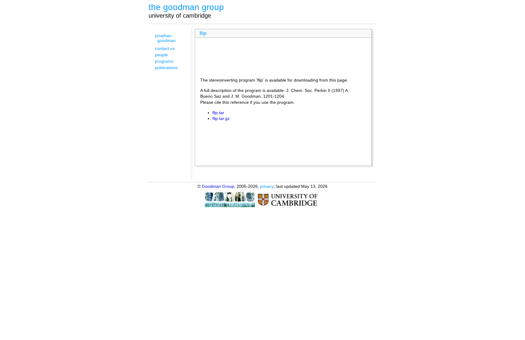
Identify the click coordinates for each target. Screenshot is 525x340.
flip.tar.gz (221, 118)
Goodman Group (218, 186)
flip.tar (218, 112)
